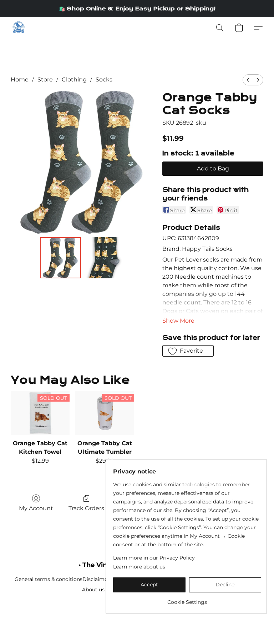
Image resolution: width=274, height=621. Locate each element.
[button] (18, 28)
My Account (36, 508)
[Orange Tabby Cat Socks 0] (60, 257)
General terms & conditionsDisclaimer (62, 579)
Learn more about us (139, 566)
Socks (104, 79)
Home (20, 79)
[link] (187, 599)
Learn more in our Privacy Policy (154, 558)
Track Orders (86, 508)
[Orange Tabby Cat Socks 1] (104, 257)
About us (93, 589)
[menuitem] (248, 80)
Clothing (74, 79)
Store (45, 79)
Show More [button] (178, 320)
